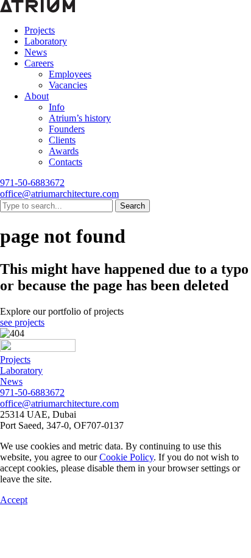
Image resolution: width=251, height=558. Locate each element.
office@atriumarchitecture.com (59, 193)
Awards (64, 151)
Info (57, 107)
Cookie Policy (126, 457)
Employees (70, 74)
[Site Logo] (38, 348)
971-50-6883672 (32, 182)
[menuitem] (137, 30)
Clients (62, 140)
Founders (67, 129)
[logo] (38, 9)
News (35, 52)
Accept (13, 500)
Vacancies (68, 85)
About (36, 96)
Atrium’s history (80, 118)
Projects (39, 30)
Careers (39, 63)
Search (132, 205)
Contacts (65, 162)
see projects (22, 322)
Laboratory (45, 41)
